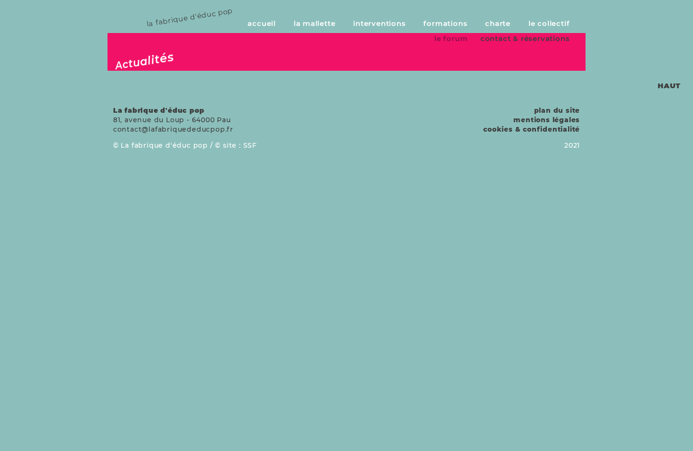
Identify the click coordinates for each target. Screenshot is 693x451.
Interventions (379, 23)
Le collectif (549, 23)
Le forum (451, 38)
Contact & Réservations (525, 38)
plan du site (557, 110)
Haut (669, 85)
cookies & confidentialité (531, 129)
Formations (445, 23)
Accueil (262, 23)
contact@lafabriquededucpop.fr (173, 129)
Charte (498, 23)
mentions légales (546, 120)
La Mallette (315, 23)
